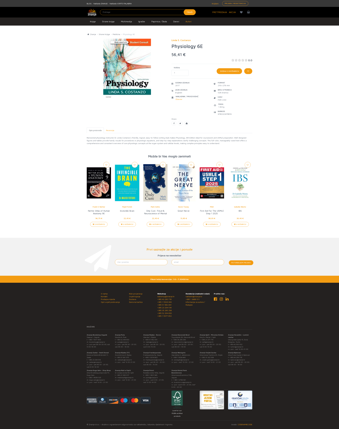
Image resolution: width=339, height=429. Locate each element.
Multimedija (126, 21)
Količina (177, 68)
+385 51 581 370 (123, 357)
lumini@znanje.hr (237, 347)
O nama (104, 294)
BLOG (89, 3)
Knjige (93, 21)
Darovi (176, 21)
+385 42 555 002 (236, 344)
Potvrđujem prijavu (241, 263)
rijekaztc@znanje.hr (124, 360)
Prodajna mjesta (108, 299)
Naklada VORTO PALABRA (121, 3)
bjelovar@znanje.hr (238, 360)
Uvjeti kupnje (134, 296)
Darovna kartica (135, 302)
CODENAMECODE (245, 424)
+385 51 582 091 (164, 305)
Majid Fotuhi (127, 207)
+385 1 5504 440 (164, 302)
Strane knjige (108, 21)
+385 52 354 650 (164, 313)
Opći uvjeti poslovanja (110, 302)
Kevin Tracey (183, 207)
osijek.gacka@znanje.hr (211, 360)
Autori (188, 21)
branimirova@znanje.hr (183, 382)
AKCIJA (232, 12)
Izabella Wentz (240, 207)
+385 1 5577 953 (164, 316)
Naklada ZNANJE (100, 3)
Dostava (132, 299)
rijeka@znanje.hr (152, 342)
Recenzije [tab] (110, 130)
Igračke (141, 21)
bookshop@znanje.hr (97, 342)
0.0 (250, 60)
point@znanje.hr (152, 378)
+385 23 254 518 (164, 307)
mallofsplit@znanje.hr (125, 378)
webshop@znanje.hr (166, 296)
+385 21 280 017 (123, 375)
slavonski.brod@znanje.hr (183, 342)
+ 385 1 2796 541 (179, 380)
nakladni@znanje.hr (194, 296)
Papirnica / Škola (159, 21)
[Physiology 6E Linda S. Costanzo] (173, 123)
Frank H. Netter (99, 207)
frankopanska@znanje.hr (155, 360)
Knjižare (214, 3)
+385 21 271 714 (207, 340)
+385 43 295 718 (164, 299)
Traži (190, 12)
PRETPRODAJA (219, 12)
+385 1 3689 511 (193, 299)
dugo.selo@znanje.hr (97, 380)
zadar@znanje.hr (95, 362)
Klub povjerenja (135, 294)
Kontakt (104, 296)
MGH (212, 207)
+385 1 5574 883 (151, 357)
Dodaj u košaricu (229, 71)
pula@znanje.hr (123, 342)
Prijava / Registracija (235, 3)
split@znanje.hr (208, 342)
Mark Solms (155, 207)
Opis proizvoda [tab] (95, 130)
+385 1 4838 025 (94, 378)
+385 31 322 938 (207, 357)
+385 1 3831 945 (151, 375)
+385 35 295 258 (164, 310)
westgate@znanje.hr (181, 360)
